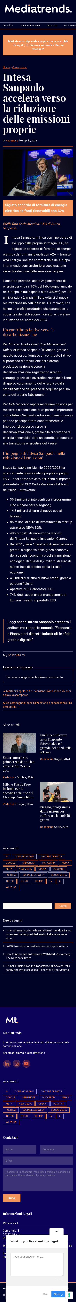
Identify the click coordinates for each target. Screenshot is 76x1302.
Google (10, 862)
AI (7, 856)
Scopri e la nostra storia (24, 1052)
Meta (9, 869)
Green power (19, 67)
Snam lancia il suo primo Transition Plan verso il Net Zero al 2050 (18, 763)
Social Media (59, 875)
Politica (11, 875)
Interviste (52, 25)
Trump (38, 881)
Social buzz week (33, 875)
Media (65, 862)
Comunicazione (24, 856)
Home (6, 67)
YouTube (11, 887)
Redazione (12, 140)
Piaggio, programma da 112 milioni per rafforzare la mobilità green (55, 813)
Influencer (28, 862)
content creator (51, 856)
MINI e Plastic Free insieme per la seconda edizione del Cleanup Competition (18, 790)
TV (50, 881)
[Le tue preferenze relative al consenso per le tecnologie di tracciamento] (69, 1295)
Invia (11, 1198)
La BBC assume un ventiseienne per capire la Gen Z (37, 946)
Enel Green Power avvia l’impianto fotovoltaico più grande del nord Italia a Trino (55, 743)
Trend (24, 881)
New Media (25, 869)
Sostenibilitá (16, 655)
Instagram (48, 862)
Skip (45, 1294)
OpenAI (42, 869)
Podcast (58, 869)
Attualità (8, 25)
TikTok (10, 881)
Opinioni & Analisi (30, 25)
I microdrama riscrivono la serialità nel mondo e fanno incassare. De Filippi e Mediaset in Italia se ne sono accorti (39, 934)
